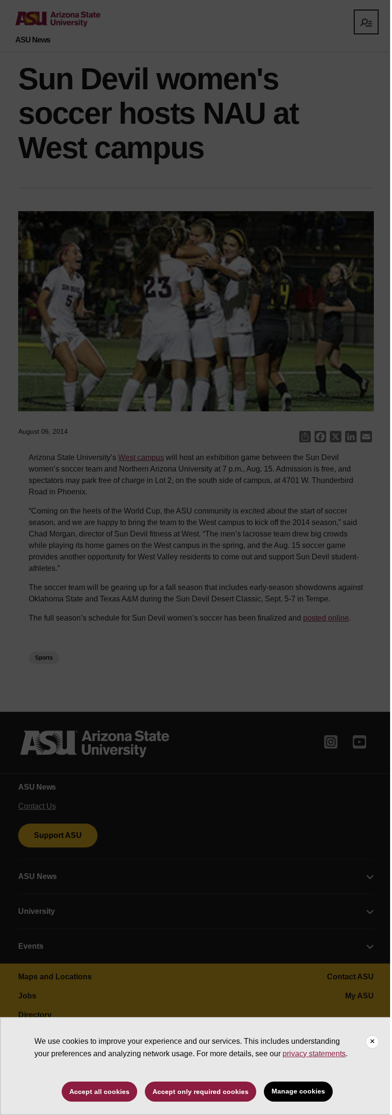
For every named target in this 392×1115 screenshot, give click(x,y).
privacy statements (314, 1054)
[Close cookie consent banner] (372, 1042)
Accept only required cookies (200, 1091)
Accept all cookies (99, 1091)
